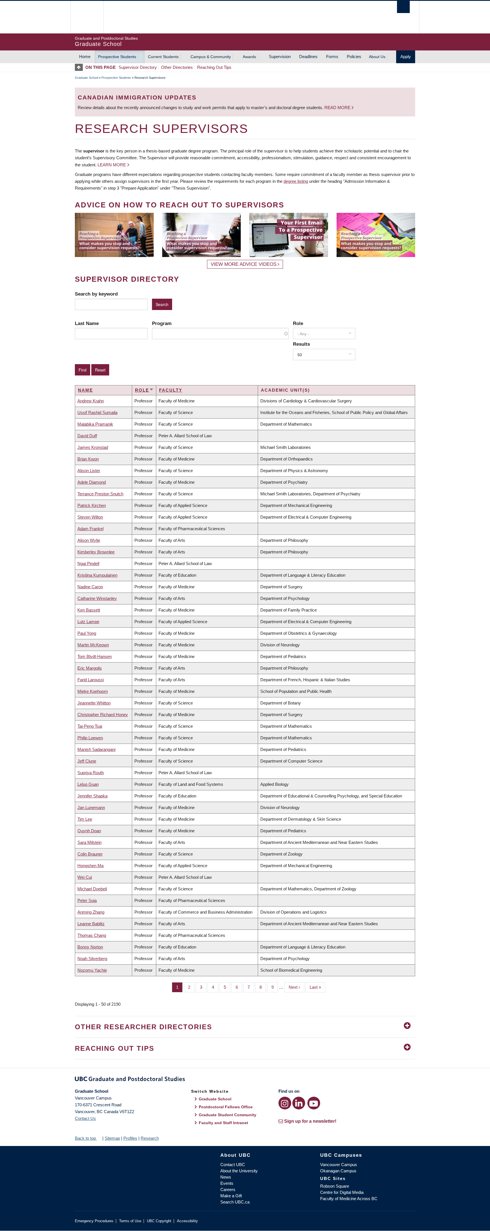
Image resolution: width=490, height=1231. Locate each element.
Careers (227, 1189)
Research (150, 1138)
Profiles (130, 1138)
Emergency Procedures (94, 1221)
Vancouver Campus (338, 1164)
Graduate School (86, 77)
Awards (249, 56)
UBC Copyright (159, 1221)
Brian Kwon (88, 459)
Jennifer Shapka (92, 795)
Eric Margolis (89, 668)
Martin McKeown (93, 644)
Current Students (163, 56)
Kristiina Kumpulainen (97, 575)
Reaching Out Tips (214, 67)
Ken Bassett (88, 610)
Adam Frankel (90, 528)
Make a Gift (231, 1195)
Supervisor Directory (138, 67)
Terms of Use (130, 1221)
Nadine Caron (90, 586)
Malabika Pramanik (95, 424)
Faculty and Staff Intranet (223, 1122)
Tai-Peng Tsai (89, 726)
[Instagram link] (284, 1103)
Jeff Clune (86, 761)
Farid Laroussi (90, 679)
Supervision (280, 56)
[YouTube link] (313, 1103)
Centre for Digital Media (342, 1192)
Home (84, 56)
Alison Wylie (88, 540)
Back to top (86, 1138)
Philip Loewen (90, 737)
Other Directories (177, 67)
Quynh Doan (89, 830)
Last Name (87, 323)
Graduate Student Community (227, 1115)
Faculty (170, 390)
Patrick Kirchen (91, 505)
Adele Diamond (91, 482)
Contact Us (85, 1118)
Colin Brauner (90, 854)
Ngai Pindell (88, 563)
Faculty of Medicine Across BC (348, 1198)
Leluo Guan (88, 784)
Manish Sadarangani (96, 749)
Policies (354, 56)
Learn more (112, 164)
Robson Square (334, 1186)
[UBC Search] (403, 7)
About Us (377, 56)
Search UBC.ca (235, 1202)
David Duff (87, 435)
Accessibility (187, 1221)
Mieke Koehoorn (92, 691)
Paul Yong (86, 633)
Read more (338, 107)
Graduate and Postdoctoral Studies (245, 1080)
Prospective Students (117, 56)
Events (226, 1183)
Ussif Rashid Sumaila (97, 412)
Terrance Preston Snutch (100, 493)
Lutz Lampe (88, 621)
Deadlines (308, 56)
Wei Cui (84, 877)
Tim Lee (84, 819)
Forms (332, 56)
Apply (405, 56)
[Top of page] (80, 67)
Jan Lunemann (91, 807)
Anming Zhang (90, 912)
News (225, 1177)
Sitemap (112, 1138)
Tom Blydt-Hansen (94, 656)
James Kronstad (92, 447)
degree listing (296, 181)
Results (301, 344)
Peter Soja (87, 900)
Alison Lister (88, 470)
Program (162, 323)
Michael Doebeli (92, 888)
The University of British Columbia (87, 17)
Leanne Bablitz (91, 923)
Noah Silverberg (92, 958)
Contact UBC (232, 1164)
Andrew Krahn (90, 400)
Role (298, 323)
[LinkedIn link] (298, 1103)
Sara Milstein (89, 842)
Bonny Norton (90, 947)
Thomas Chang (91, 935)
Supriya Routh (90, 772)
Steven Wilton (90, 517)
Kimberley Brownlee (96, 551)
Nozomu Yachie (92, 970)
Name (85, 390)
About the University (239, 1170)
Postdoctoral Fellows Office (226, 1107)
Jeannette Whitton (94, 703)
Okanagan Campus (338, 1170)
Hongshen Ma (90, 865)
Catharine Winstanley (97, 598)
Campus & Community (211, 56)
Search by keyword (96, 293)
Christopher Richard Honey (102, 714)
